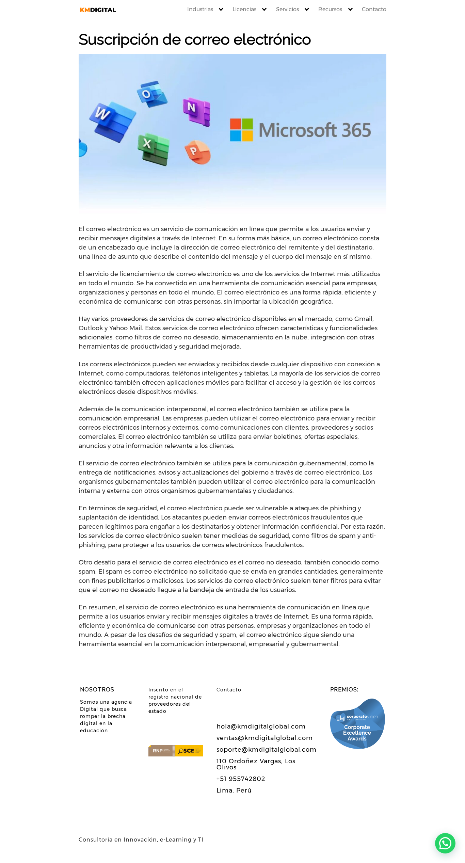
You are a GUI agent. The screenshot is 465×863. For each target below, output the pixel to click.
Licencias (244, 9)
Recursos (330, 9)
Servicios (287, 9)
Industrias (200, 9)
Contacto (374, 9)
